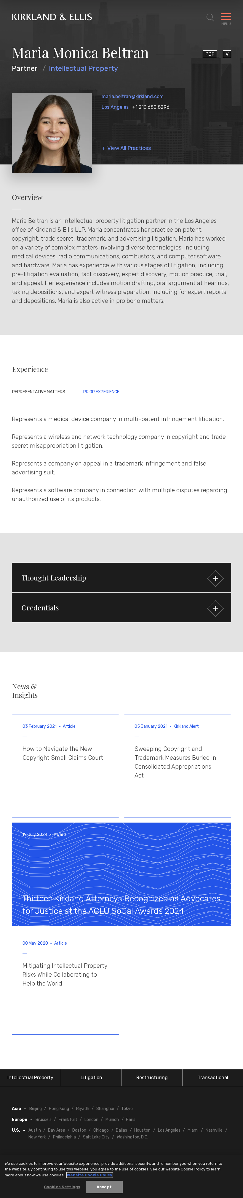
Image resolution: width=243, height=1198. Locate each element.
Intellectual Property (83, 68)
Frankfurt (68, 1119)
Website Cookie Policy (89, 1175)
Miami (193, 1130)
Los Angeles (115, 107)
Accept (104, 1187)
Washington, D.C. (132, 1137)
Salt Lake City (96, 1137)
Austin (34, 1130)
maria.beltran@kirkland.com (133, 96)
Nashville (214, 1130)
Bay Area (56, 1130)
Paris (130, 1119)
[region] (121, 1176)
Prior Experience (101, 391)
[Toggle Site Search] (210, 17)
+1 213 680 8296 (151, 107)
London (91, 1119)
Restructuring (152, 1077)
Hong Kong (59, 1108)
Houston (142, 1130)
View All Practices (129, 148)
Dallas (121, 1130)
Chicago (101, 1130)
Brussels (44, 1119)
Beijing (35, 1108)
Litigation (91, 1077)
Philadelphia (64, 1137)
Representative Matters (38, 391)
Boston (79, 1130)
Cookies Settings (62, 1187)
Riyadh (82, 1108)
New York (37, 1137)
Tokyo (127, 1108)
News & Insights (25, 691)
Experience (30, 369)
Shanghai (105, 1108)
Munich (112, 1119)
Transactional (213, 1077)
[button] (121, 577)
